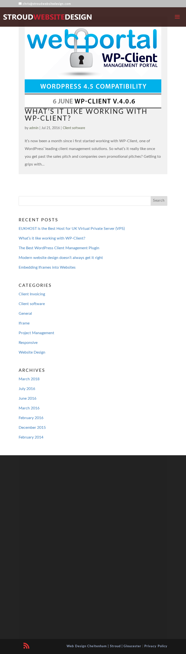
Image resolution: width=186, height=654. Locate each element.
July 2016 (27, 389)
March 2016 (29, 408)
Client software (74, 128)
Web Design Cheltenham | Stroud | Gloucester (104, 646)
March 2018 (29, 379)
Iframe (24, 323)
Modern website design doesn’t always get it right (61, 258)
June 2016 (27, 398)
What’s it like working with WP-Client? (52, 238)
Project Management (36, 333)
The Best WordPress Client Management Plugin (59, 248)
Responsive (28, 343)
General (25, 313)
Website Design (32, 352)
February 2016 (31, 418)
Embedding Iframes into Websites (47, 267)
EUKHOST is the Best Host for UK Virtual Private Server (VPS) (72, 229)
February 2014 (31, 437)
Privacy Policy (155, 646)
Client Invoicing (32, 294)
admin (34, 128)
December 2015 (32, 428)
